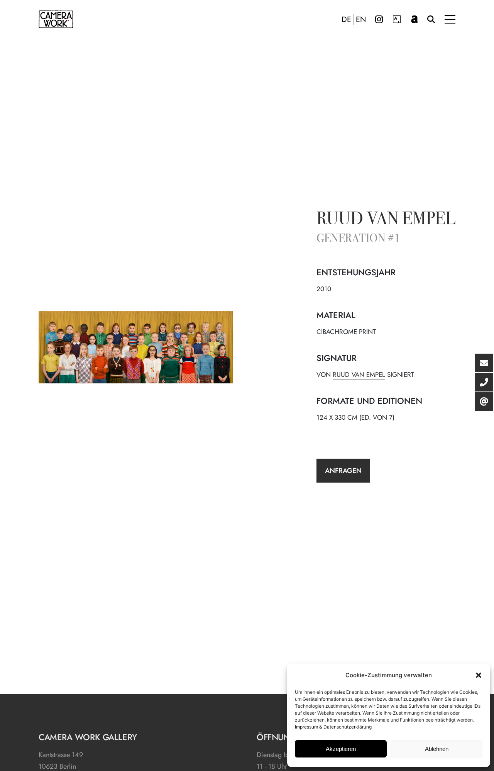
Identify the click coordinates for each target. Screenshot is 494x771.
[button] (478, 675)
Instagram (379, 19)
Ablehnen (436, 749)
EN (361, 19)
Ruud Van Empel (359, 374)
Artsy (397, 19)
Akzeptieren (341, 749)
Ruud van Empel (385, 220)
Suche (431, 19)
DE (346, 19)
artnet (414, 19)
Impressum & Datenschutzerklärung (333, 727)
